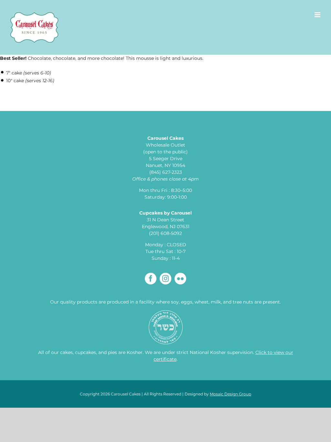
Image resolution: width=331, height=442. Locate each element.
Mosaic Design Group (230, 394)
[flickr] (180, 278)
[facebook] (150, 278)
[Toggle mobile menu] (318, 14)
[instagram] (165, 278)
